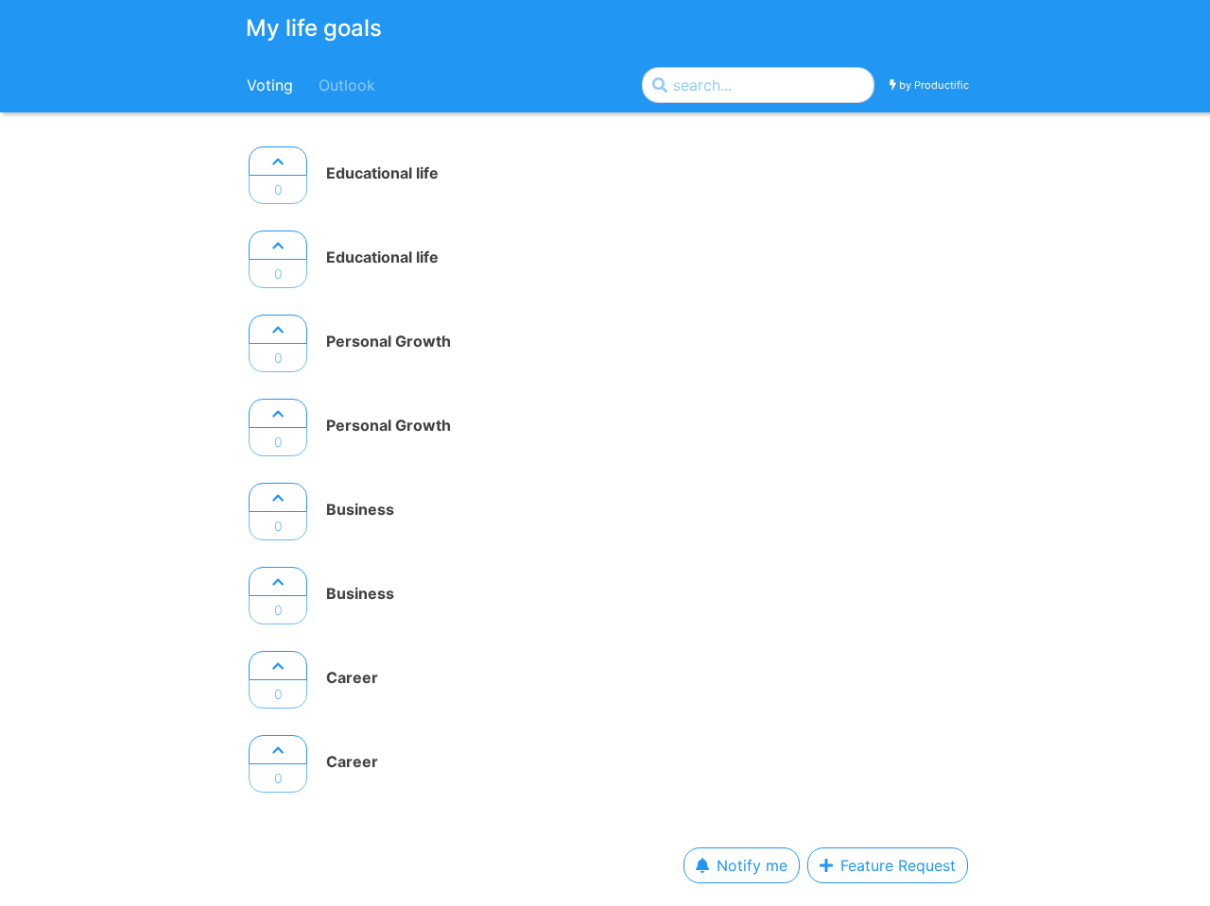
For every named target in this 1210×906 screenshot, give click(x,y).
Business (360, 509)
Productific (941, 84)
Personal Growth (388, 341)
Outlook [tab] (347, 85)
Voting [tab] (270, 85)
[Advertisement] (99, 425)
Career (352, 677)
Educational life (382, 172)
